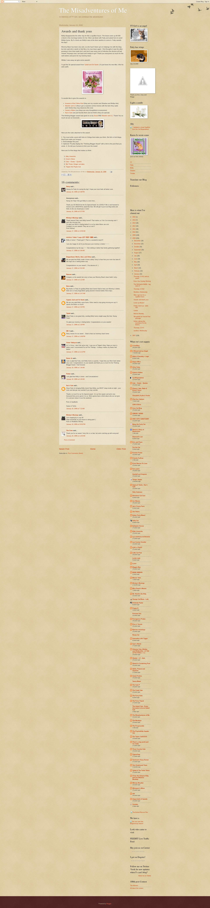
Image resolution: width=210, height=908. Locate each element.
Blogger (108, 903)
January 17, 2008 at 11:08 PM (75, 336)
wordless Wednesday (140, 330)
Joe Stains (136, 511)
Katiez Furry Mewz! (138, 515)
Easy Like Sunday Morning (142, 281)
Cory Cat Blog (137, 408)
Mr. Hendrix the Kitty (139, 594)
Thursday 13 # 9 (139, 328)
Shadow (132, 170)
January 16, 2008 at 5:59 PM (75, 192)
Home (92, 449)
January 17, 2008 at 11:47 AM (75, 293)
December (137, 241)
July (135, 256)
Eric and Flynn (137, 442)
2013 (134, 223)
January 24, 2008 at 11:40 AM (75, 436)
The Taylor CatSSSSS (139, 736)
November (137, 244)
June (136, 259)
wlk (133, 793)
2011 (134, 229)
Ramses (69, 274)
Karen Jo (69, 358)
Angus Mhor (136, 362)
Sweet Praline (137, 676)
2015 (134, 217)
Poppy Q (135, 608)
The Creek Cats (137, 690)
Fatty (131, 165)
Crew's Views (70, 159)
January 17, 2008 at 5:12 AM (75, 280)
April (135, 265)
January (137, 274)
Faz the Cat (136, 447)
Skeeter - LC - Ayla (138, 658)
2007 (134, 335)
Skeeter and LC (70, 106)
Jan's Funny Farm (138, 506)
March (136, 268)
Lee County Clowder (139, 542)
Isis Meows (136, 501)
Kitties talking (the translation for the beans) (140, 322)
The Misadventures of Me (93, 10)
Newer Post (64, 449)
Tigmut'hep (136, 754)
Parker (68, 374)
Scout (96, 115)
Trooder (132, 173)
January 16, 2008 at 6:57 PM (75, 211)
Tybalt (68, 313)
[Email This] (62, 175)
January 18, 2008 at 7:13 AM (75, 408)
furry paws (136, 469)
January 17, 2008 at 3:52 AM (75, 268)
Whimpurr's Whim (138, 788)
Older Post (121, 449)
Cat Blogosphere (138, 378)
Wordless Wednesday (140, 292)
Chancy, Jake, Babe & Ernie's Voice (139, 389)
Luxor (134, 563)
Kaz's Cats (68, 113)
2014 (134, 220)
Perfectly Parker (137, 603)
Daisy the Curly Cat (138, 424)
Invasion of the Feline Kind (74, 103)
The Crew (69, 430)
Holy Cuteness (137, 492)
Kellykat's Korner (138, 526)
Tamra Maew (136, 681)
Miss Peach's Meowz (139, 588)
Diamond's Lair (137, 437)
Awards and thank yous (141, 300)
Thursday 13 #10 (139, 289)
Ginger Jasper (137, 479)
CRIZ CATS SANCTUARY (140, 419)
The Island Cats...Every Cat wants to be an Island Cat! (141, 708)
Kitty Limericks (71, 156)
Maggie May (136, 567)
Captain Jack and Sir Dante (75, 300)
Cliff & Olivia (136, 404)
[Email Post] (110, 172)
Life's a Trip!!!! (137, 547)
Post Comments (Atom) (75, 453)
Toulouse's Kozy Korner (140, 760)
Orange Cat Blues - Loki (140, 599)
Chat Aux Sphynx (138, 399)
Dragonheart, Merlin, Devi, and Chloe (78, 257)
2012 (134, 226)
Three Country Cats (138, 749)
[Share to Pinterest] (71, 175)
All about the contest (136, 888)
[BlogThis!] (64, 175)
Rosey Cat (135, 635)
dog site (134, 860)
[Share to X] (66, 175)
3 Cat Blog (135, 345)
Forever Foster (137, 453)
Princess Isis (136, 613)
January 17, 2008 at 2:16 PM (75, 324)
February (137, 271)
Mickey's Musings (72, 218)
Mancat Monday (139, 313)
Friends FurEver (137, 458)
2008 (134, 238)
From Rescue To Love (139, 463)
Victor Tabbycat (71, 342)
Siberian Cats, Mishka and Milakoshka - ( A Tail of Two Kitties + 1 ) (140, 651)
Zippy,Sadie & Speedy (139, 799)
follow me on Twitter (144, 876)
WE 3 (68, 331)
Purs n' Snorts (137, 624)
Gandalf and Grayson (139, 474)
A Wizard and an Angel (140, 351)
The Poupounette (138, 726)
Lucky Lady (136, 558)
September (137, 250)
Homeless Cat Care (138, 495)
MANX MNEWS (137, 572)
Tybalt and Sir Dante (91, 64)
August (136, 253)
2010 (134, 232)
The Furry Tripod (138, 701)
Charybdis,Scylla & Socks (141, 395)
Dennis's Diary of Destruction (138, 430)
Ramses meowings (138, 629)
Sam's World (136, 644)
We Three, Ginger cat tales (75, 164)
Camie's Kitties (70, 110)
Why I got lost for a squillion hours (140, 295)
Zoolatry (135, 804)
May (135, 262)
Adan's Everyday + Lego (140, 356)
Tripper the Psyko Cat (73, 167)
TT (131, 162)
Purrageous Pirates (138, 619)
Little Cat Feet (137, 553)
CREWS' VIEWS (137, 413)
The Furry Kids (137, 695)
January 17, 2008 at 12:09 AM (75, 231)
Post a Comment (69, 440)
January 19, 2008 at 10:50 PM (75, 424)
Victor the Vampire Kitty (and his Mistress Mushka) (140, 777)
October (137, 247)
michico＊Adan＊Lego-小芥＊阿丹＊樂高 (79, 237)
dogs (139, 860)
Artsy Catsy (136, 367)
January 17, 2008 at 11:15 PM (75, 352)
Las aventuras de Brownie (141, 537)
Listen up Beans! (139, 303)
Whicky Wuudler (138, 783)
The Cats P (136, 685)
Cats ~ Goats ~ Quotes (74, 161)
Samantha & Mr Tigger (140, 638)
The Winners (134, 885)
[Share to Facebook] (68, 175)
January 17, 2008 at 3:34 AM (75, 250)
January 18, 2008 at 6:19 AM (75, 379)
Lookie (136, 310)
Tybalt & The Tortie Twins (141, 770)
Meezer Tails (136, 578)
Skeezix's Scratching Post (141, 663)
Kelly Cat (135, 520)
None (68, 286)
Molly (132, 168)
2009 (134, 235)
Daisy (68, 186)
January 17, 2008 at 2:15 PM (75, 307)
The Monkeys (136, 720)
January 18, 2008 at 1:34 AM (75, 367)
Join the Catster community (138, 851)
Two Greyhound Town (139, 765)
